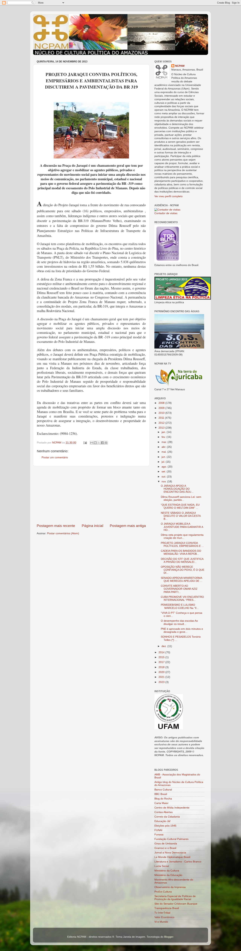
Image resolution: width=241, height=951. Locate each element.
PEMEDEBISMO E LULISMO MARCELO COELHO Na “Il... (180, 606)
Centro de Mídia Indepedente (171, 807)
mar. (165, 442)
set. (164, 471)
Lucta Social (161, 866)
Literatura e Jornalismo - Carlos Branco (177, 861)
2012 (162, 422)
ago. (165, 466)
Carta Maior (161, 803)
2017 (162, 662)
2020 (162, 672)
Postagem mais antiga (128, 526)
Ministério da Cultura (166, 870)
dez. (164, 646)
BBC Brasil (160, 794)
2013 (162, 427)
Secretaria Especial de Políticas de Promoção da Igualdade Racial (175, 898)
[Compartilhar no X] (99, 443)
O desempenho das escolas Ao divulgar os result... (179, 622)
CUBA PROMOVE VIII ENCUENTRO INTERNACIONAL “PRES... (182, 598)
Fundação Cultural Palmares (171, 839)
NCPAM (180, 65)
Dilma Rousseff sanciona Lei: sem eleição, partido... (181, 498)
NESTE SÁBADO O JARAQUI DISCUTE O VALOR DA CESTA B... (181, 515)
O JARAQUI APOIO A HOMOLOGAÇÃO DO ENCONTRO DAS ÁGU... (177, 488)
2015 (162, 657)
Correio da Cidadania (167, 816)
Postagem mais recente (56, 526)
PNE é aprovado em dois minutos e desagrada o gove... (182, 630)
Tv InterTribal (162, 912)
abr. (164, 447)
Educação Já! (162, 821)
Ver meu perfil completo (168, 196)
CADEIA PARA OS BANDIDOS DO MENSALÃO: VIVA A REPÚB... (181, 552)
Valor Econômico (164, 917)
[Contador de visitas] (167, 209)
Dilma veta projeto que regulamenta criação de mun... (182, 536)
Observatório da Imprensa (170, 887)
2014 (162, 652)
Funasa (158, 834)
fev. (164, 437)
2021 (162, 677)
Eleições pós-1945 (165, 825)
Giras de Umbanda (165, 843)
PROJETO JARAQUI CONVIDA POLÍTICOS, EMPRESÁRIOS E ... (182, 544)
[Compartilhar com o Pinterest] (106, 443)
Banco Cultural (163, 789)
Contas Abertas (163, 812)
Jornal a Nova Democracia (170, 852)
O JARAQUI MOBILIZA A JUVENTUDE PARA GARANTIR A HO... (182, 526)
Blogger (168, 936)
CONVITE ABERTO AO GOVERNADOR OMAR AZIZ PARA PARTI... (179, 588)
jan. (164, 432)
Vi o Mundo (161, 921)
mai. (164, 451)
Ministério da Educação (168, 875)
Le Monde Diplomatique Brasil (172, 857)
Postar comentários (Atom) (63, 533)
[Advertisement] (91, 494)
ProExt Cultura (163, 891)
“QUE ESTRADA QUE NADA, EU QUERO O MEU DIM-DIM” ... (180, 506)
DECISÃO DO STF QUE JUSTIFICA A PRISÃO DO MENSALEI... (182, 560)
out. (164, 476)
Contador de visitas (165, 213)
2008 (162, 403)
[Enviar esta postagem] (85, 442)
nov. (164, 481)
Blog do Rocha (163, 798)
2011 (162, 417)
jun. (164, 456)
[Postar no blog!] (95, 443)
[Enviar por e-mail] (92, 443)
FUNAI (158, 830)
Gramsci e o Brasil (165, 848)
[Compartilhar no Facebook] (102, 443)
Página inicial (92, 526)
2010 (162, 412)
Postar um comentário (55, 457)
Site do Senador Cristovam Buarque (175, 903)
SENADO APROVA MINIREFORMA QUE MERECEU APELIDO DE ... (181, 579)
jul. (164, 461)
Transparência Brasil (166, 908)
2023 (162, 682)
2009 (162, 408)
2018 (162, 667)
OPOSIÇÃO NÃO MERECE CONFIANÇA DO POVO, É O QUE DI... (182, 569)
